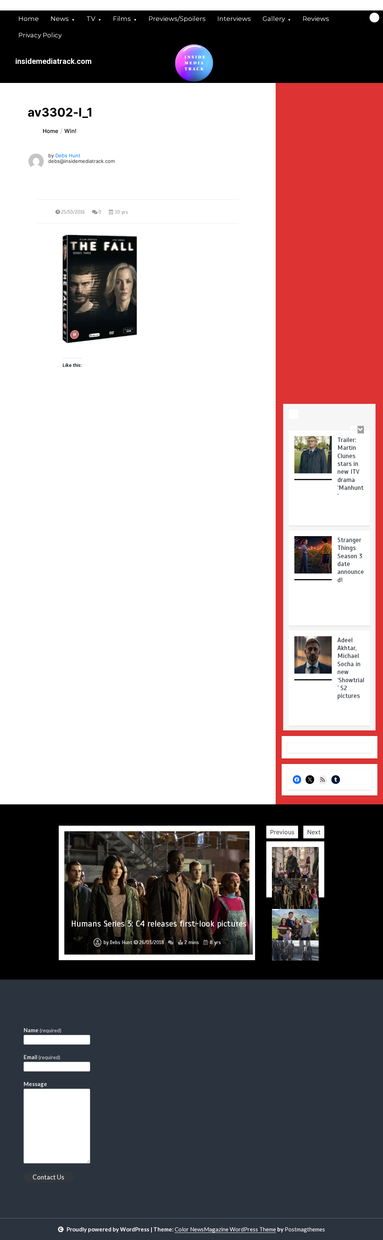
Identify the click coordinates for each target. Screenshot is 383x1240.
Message (35, 1083)
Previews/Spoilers (177, 18)
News (59, 18)
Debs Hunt (67, 155)
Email (42, 1057)
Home (28, 18)
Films (122, 18)
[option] (329, 480)
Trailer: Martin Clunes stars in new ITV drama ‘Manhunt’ (350, 468)
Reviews (316, 18)
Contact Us (48, 1177)
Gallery (274, 18)
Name (42, 1030)
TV (90, 18)
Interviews (234, 18)
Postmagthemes (305, 1229)
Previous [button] (282, 832)
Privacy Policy (40, 35)
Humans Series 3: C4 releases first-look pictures (158, 924)
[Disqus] (138, 515)
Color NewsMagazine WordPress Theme (225, 1229)
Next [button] (314, 832)
